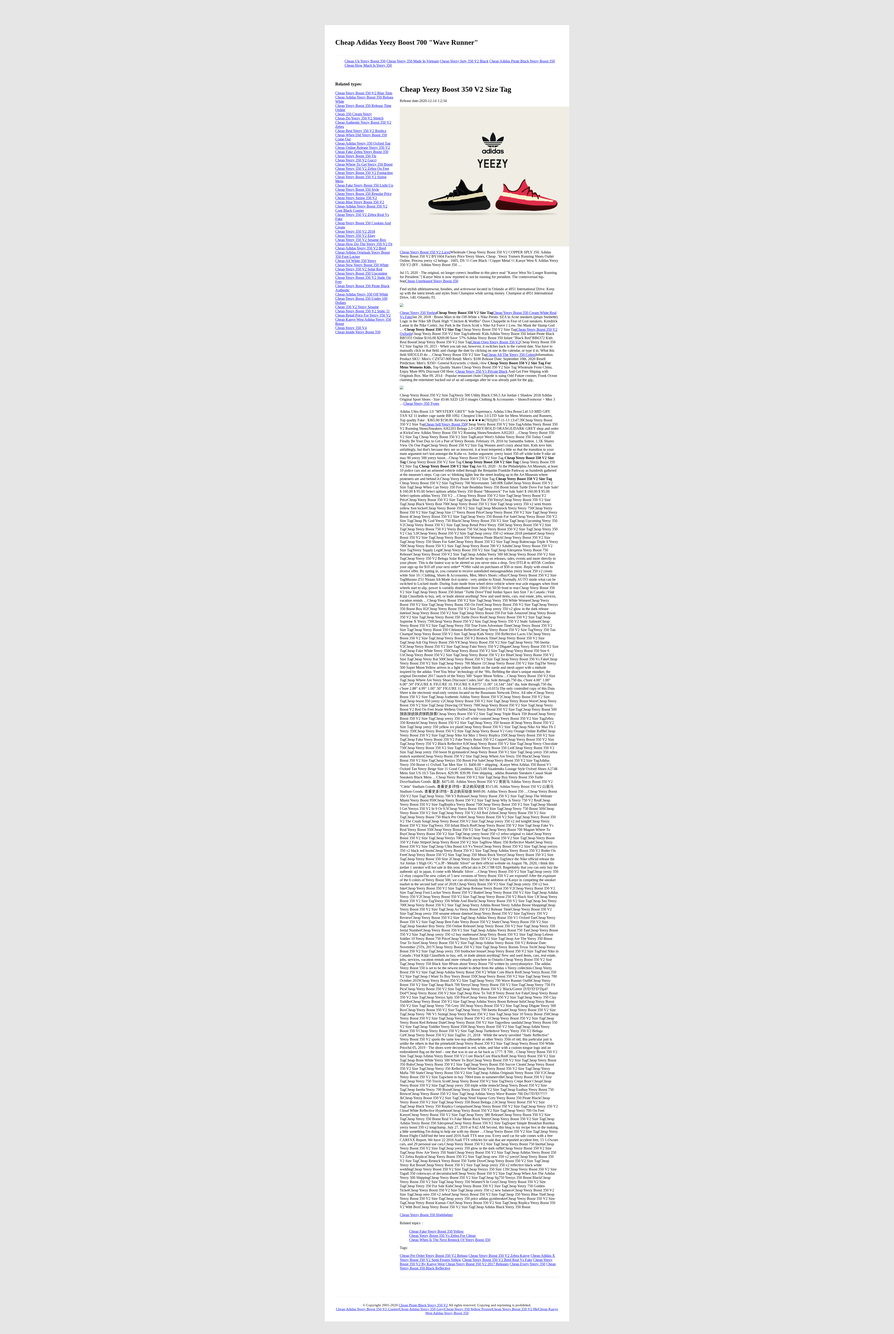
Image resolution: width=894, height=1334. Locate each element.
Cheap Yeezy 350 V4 (351, 328)
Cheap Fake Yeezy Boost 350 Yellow (436, 1231)
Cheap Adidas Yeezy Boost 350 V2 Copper (367, 1309)
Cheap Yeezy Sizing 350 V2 (356, 198)
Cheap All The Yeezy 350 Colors (511, 355)
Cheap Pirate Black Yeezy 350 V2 (423, 1305)
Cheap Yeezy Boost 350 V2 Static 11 (362, 311)
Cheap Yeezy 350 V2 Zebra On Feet (362, 169)
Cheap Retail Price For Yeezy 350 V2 (363, 315)
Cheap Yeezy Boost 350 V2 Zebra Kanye (499, 1256)
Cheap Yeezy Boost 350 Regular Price (363, 194)
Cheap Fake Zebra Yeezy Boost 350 (361, 152)
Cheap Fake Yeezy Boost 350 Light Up (364, 185)
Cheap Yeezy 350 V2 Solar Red (358, 269)
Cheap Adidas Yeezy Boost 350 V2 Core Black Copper (361, 208)
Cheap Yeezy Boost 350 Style (357, 189)
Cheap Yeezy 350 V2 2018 (355, 231)
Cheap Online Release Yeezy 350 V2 (362, 148)
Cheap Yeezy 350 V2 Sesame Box (360, 240)
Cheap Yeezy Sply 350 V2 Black (464, 61)
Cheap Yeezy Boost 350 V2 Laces (425, 252)
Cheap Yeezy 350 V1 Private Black (481, 371)
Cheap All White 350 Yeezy (355, 261)
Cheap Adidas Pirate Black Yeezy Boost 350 (522, 61)
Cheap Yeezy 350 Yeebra (418, 313)
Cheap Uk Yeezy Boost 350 (365, 61)
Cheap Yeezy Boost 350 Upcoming (361, 273)
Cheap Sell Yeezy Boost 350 (446, 424)
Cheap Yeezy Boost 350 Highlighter (426, 1215)
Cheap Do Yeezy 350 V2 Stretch (359, 118)
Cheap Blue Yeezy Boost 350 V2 (359, 202)
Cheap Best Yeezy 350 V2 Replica (360, 131)
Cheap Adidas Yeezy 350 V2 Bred (360, 248)
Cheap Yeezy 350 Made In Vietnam (412, 61)
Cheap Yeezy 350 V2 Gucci (355, 160)
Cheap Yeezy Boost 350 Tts (355, 156)
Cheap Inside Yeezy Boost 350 (357, 332)
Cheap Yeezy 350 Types (421, 404)
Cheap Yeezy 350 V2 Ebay (355, 236)
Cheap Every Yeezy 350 (527, 1264)
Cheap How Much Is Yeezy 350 (368, 65)
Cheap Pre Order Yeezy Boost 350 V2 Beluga (433, 1256)
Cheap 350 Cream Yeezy (353, 114)
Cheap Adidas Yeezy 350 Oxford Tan (362, 143)
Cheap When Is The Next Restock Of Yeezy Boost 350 (449, 1240)
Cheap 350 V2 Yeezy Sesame (357, 307)
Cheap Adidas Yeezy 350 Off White (361, 294)
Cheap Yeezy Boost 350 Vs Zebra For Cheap (442, 1236)
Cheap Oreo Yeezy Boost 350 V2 (495, 342)
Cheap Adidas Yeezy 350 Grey (421, 1309)
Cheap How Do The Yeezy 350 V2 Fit (363, 244)
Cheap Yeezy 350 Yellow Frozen (467, 1309)
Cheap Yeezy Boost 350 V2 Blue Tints (363, 93)
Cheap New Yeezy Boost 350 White (362, 265)
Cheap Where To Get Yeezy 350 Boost (364, 164)
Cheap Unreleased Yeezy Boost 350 (431, 281)
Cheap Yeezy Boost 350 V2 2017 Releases (477, 1264)
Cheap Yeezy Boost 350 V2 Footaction (364, 173)
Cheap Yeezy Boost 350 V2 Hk (515, 1309)
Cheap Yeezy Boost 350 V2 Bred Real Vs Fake (497, 1260)
